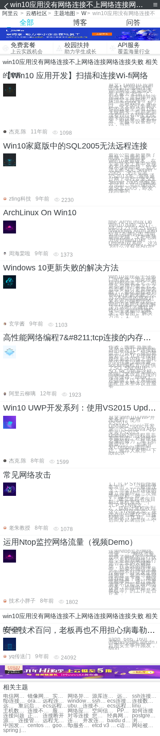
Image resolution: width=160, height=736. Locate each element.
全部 (27, 22)
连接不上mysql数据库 (40, 710)
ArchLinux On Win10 (39, 212)
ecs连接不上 (119, 701)
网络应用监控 (80, 710)
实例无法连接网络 (60, 696)
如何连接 (142, 710)
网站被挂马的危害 (144, 725)
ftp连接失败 (15, 701)
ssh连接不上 (99, 701)
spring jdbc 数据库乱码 (15, 730)
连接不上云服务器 (95, 706)
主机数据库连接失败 (15, 710)
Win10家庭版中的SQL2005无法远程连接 (75, 145)
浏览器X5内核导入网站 (139, 720)
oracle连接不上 (35, 701)
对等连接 (78, 715)
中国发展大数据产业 (15, 725)
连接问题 (13, 715)
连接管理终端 (30, 720)
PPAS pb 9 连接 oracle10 (124, 710)
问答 (133, 22)
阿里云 (10, 13)
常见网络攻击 (27, 475)
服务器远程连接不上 (60, 710)
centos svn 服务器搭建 (40, 725)
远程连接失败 (124, 696)
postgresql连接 (144, 715)
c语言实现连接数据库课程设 (124, 725)
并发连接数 (95, 720)
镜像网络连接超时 (40, 696)
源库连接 (10, 720)
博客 (80, 22)
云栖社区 (36, 13)
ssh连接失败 (144, 696)
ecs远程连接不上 (55, 706)
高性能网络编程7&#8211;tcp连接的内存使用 (81, 337)
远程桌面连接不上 (10, 706)
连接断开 (53, 715)
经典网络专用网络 (119, 715)
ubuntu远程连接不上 (75, 706)
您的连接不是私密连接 (99, 715)
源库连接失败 (104, 696)
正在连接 (35, 715)
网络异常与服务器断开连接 (80, 696)
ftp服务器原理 (80, 725)
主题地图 (64, 13)
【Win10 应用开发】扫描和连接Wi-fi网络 (75, 75)
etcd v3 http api (104, 725)
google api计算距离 (60, 725)
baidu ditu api (119, 720)
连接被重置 (75, 720)
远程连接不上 (55, 701)
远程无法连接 (55, 720)
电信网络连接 (15, 696)
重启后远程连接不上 (30, 706)
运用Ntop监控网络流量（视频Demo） (70, 542)
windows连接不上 (80, 701)
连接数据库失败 (144, 701)
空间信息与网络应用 (104, 710)
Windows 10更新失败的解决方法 (61, 267)
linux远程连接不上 (139, 706)
